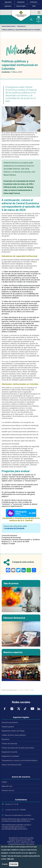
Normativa (5, 739)
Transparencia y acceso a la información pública (19, 760)
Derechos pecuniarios (10, 722)
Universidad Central (8, 26)
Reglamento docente (9, 752)
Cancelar (13, 864)
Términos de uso (8, 790)
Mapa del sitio (7, 786)
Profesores (33, 2)
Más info (10, 859)
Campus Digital (21, 6)
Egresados (8, 6)
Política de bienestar (9, 744)
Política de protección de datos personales (18, 748)
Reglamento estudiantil (10, 756)
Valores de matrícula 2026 (11, 765)
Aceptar (5, 864)
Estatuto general (8, 727)
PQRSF (4, 782)
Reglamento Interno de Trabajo (13, 731)
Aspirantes (8, 2)
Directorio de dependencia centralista (18, 815)
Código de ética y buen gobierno (14, 735)
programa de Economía (14, 528)
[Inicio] (21, 15)
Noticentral (21, 26)
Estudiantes (20, 2)
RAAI (34, 6)
